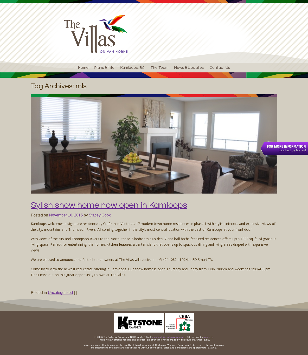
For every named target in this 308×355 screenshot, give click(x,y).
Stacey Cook (100, 215)
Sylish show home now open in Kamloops (109, 205)
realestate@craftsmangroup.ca (169, 337)
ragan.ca (208, 337)
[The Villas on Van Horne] (96, 34)
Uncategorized (60, 293)
